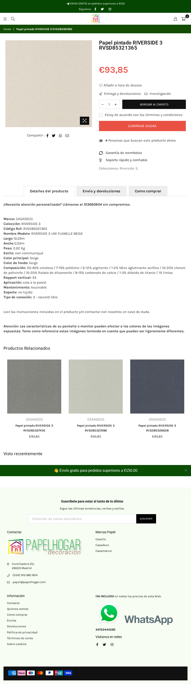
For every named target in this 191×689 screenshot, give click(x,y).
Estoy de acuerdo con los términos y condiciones (143, 115)
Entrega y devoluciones (122, 94)
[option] (48, 83)
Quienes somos (17, 609)
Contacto (13, 603)
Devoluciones (16, 626)
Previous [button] (7, 403)
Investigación (160, 94)
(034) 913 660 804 (25, 575)
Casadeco (102, 545)
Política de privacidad (22, 632)
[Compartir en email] (67, 135)
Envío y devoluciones (101, 191)
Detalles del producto (49, 191)
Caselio (101, 539)
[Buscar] (13, 18)
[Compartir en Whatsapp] (60, 135)
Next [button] (183, 403)
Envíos (11, 620)
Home (7, 29)
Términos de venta (20, 638)
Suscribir (146, 518)
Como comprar (148, 191)
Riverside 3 (128, 168)
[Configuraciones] (175, 18)
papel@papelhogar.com (29, 582)
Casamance (104, 551)
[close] (186, 470)
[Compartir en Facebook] (48, 135)
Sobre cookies (17, 644)
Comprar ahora (142, 126)
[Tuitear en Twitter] (54, 135)
